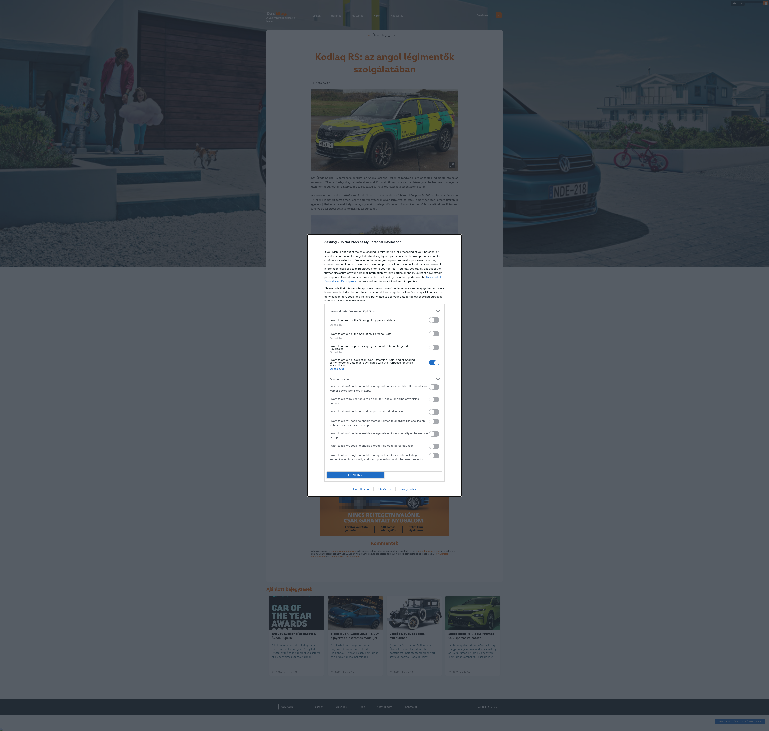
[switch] (434, 320)
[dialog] (384, 365)
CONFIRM (355, 475)
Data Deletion (361, 489)
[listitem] (384, 311)
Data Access (384, 489)
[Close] (454, 242)
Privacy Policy (407, 489)
